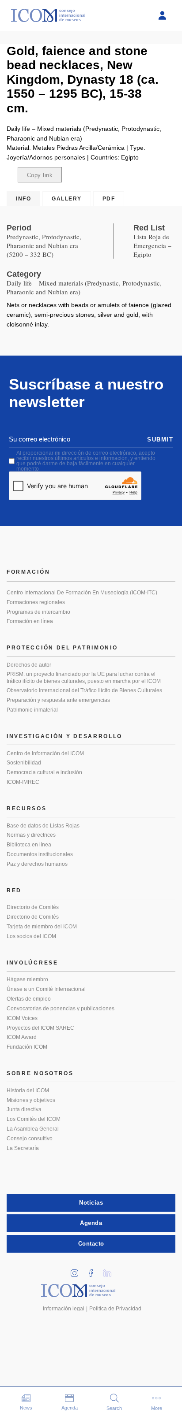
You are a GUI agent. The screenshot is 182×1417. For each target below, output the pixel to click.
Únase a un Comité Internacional (46, 989)
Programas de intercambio (38, 612)
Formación (28, 572)
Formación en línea (30, 621)
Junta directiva (24, 1109)
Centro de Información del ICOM (45, 753)
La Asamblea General (33, 1129)
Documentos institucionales (40, 854)
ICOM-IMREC (23, 782)
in (78, 1270)
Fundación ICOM (27, 1047)
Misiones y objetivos (31, 1100)
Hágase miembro (27, 979)
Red (14, 890)
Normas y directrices (31, 835)
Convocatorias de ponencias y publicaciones (60, 1008)
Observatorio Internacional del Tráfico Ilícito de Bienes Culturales (84, 690)
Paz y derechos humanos (37, 864)
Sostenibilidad (24, 763)
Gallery (67, 199)
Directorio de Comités (33, 907)
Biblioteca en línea (29, 845)
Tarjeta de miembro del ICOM (42, 927)
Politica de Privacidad (115, 1309)
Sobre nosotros (40, 1073)
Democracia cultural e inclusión (44, 772)
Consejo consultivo (30, 1138)
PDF (108, 199)
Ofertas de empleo (29, 999)
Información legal (63, 1309)
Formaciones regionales (36, 602)
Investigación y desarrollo (64, 736)
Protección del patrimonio (62, 648)
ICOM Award (22, 1037)
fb (94, 1270)
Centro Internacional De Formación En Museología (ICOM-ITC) (82, 593)
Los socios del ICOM (31, 936)
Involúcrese (32, 963)
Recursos (27, 808)
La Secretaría (23, 1148)
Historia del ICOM (28, 1090)
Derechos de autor (29, 665)
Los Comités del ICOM (34, 1119)
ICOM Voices (22, 1018)
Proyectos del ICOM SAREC (40, 1028)
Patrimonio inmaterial (32, 710)
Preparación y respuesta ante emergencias (58, 700)
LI (110, 1270)
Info (23, 199)
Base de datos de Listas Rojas (43, 826)
